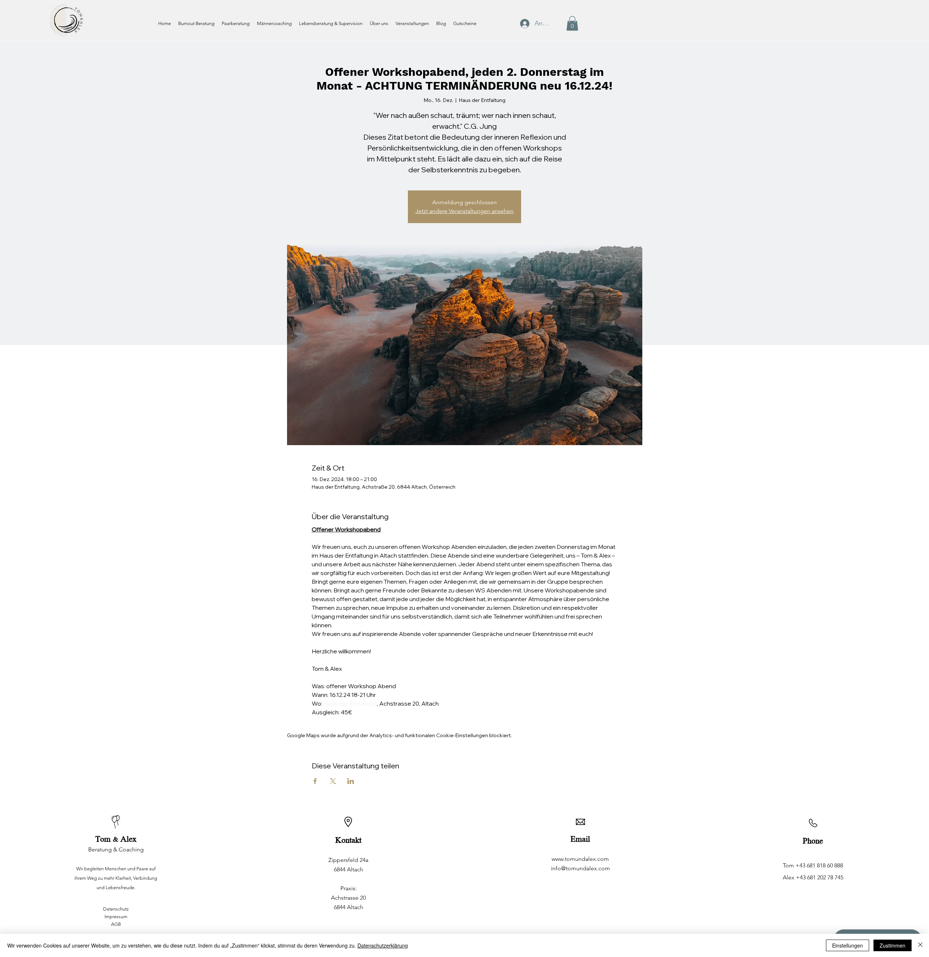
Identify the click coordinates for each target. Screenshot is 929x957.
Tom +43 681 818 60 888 (813, 865)
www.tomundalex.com (580, 858)
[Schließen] (920, 945)
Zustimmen (892, 945)
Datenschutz (116, 909)
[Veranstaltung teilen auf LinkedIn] (350, 781)
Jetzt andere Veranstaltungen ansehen (464, 211)
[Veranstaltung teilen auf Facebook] (315, 781)
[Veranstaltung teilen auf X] (333, 781)
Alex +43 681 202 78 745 (813, 877)
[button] (572, 23)
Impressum (116, 916)
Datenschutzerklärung (382, 945)
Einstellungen (847, 945)
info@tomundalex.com (580, 868)
